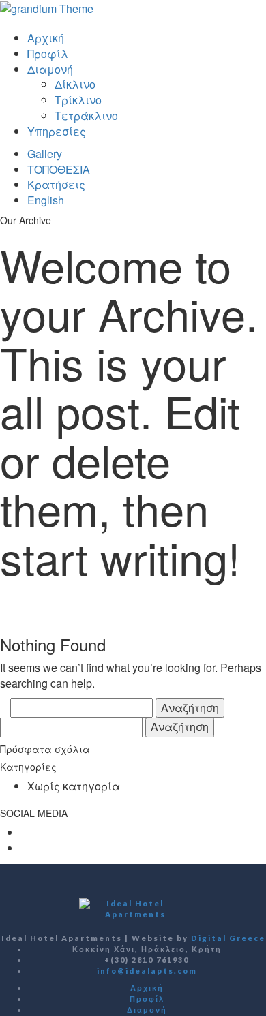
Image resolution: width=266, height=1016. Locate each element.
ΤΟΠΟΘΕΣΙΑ (58, 169)
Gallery (44, 153)
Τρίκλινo (78, 100)
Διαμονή (50, 69)
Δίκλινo (75, 84)
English (45, 200)
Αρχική (45, 38)
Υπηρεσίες (56, 131)
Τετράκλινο (86, 115)
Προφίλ (47, 53)
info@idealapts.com (147, 970)
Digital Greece (228, 938)
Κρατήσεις (56, 184)
